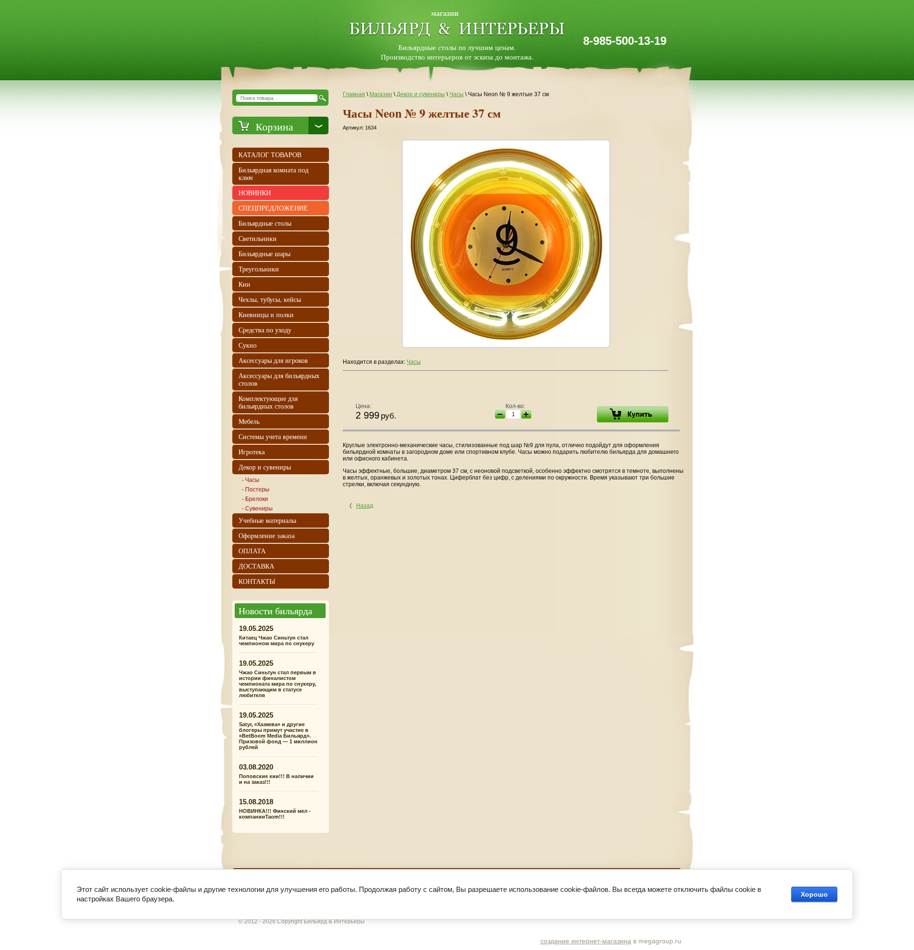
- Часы (250, 480)
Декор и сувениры (421, 94)
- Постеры (255, 489)
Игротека (251, 451)
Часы (456, 94)
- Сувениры (257, 508)
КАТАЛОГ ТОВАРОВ (269, 154)
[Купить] (633, 414)
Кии (244, 284)
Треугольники (258, 268)
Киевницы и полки (266, 314)
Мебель (248, 421)
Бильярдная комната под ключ (273, 173)
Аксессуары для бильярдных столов (278, 379)
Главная (354, 94)
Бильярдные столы (264, 223)
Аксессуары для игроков (273, 360)
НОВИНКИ (254, 192)
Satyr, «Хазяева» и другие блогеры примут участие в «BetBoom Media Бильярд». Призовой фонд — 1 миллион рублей (278, 735)
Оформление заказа (266, 535)
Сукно (247, 345)
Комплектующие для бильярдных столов (268, 402)
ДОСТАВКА (256, 565)
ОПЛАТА (252, 550)
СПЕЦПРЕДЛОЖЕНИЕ (273, 207)
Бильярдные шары (264, 253)
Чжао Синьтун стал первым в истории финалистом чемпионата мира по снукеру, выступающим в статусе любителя (277, 684)
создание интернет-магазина (585, 941)
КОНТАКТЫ (256, 581)
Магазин (380, 94)
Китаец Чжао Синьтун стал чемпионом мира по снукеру (276, 640)
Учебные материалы (267, 520)
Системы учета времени (272, 436)
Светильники (257, 238)
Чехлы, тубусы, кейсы (269, 299)
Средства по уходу (264, 329)
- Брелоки (255, 499)
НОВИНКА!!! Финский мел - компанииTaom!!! (275, 814)
